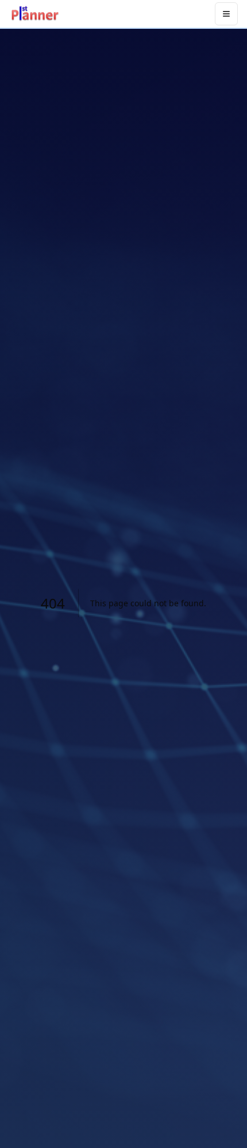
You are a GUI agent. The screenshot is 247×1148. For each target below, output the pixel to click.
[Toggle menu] (226, 13)
